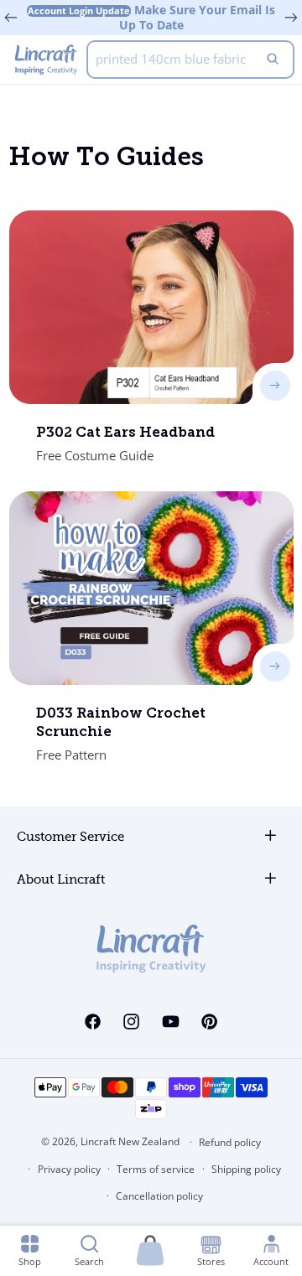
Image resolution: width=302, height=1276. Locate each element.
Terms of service (156, 1169)
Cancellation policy (159, 1196)
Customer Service (70, 837)
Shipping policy (246, 1169)
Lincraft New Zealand (130, 1141)
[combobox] (190, 59)
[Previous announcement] (11, 17)
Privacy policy (69, 1169)
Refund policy (230, 1142)
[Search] (272, 59)
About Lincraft (61, 880)
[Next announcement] (291, 17)
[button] (150, 1251)
